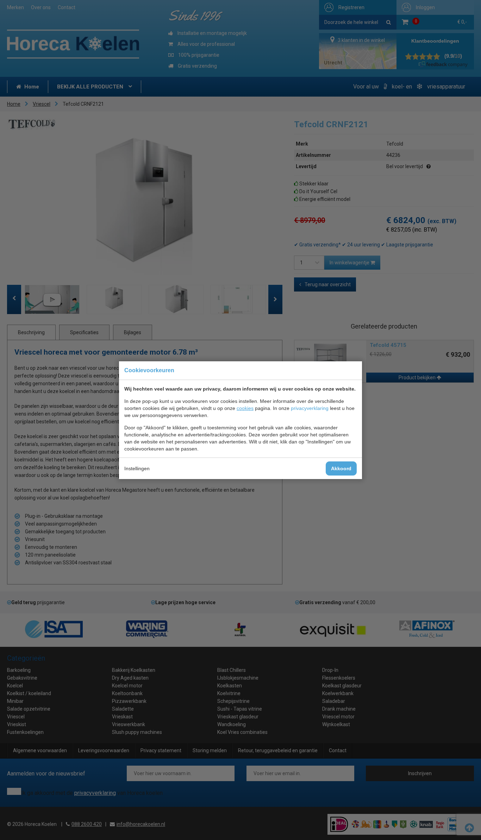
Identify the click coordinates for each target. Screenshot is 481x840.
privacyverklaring (310, 408)
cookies (245, 408)
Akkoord (341, 468)
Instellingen (137, 468)
